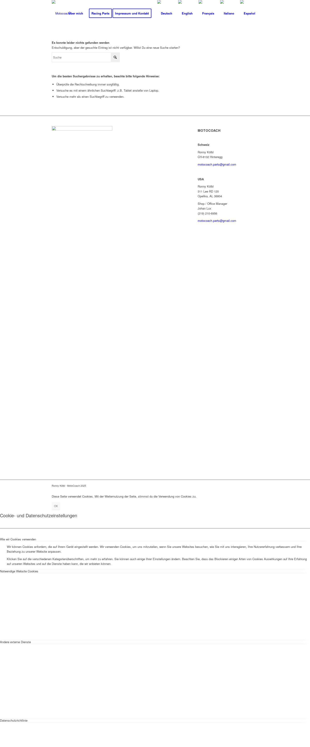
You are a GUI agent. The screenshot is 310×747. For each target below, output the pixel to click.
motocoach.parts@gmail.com (217, 164)
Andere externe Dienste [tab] (15, 642)
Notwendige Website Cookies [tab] (19, 571)
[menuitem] (76, 13)
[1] (61, 13)
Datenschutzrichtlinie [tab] (13, 720)
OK (56, 506)
